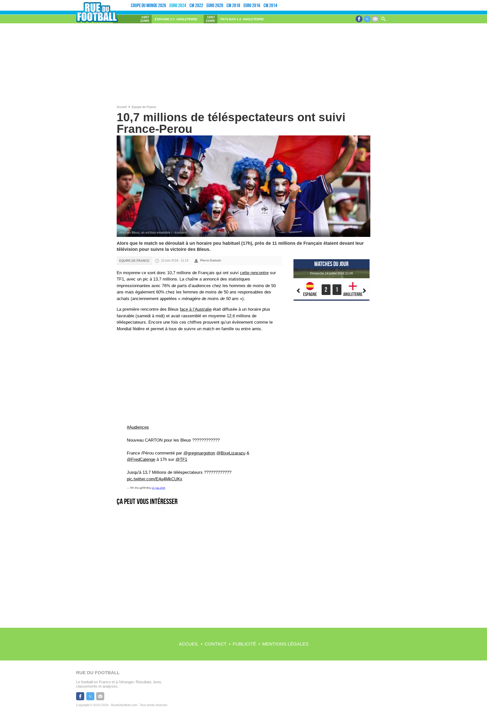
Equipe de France (144, 107)
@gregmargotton (199, 453)
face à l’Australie (196, 309)
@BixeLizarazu (230, 453)
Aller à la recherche (478, 2)
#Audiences (138, 427)
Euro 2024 (177, 5)
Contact (216, 644)
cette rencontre (254, 272)
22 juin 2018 (158, 487)
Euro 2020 (214, 5)
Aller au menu (451, 2)
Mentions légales (285, 644)
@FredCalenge (141, 459)
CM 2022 (196, 5)
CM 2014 (270, 5)
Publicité (244, 644)
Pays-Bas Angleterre (242, 19)
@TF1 (181, 459)
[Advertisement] (243, 67)
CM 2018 (233, 5)
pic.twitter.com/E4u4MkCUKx (154, 479)
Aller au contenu (463, 2)
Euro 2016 (252, 5)
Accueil (189, 644)
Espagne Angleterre (176, 19)
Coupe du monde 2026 (148, 5)
